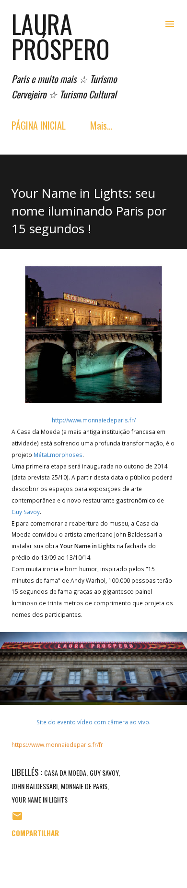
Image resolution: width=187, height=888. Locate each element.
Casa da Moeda (65, 773)
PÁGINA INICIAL (39, 125)
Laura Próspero (61, 36)
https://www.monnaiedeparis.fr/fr (57, 744)
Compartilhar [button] (35, 833)
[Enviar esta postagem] (17, 818)
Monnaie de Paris (84, 786)
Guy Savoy (104, 773)
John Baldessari (35, 786)
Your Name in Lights (40, 799)
